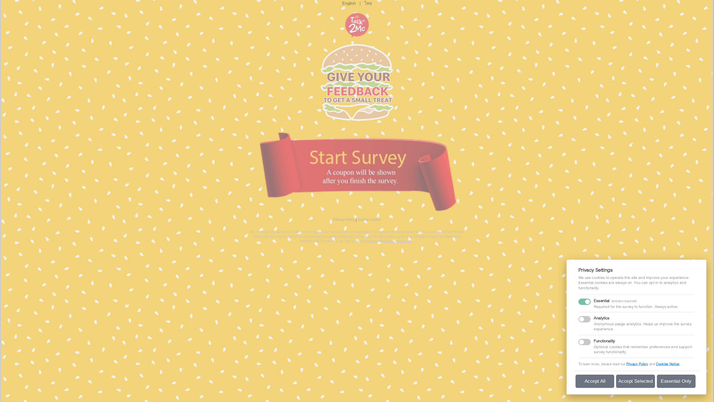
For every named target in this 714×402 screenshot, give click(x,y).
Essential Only (676, 381)
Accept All (595, 381)
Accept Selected (635, 381)
